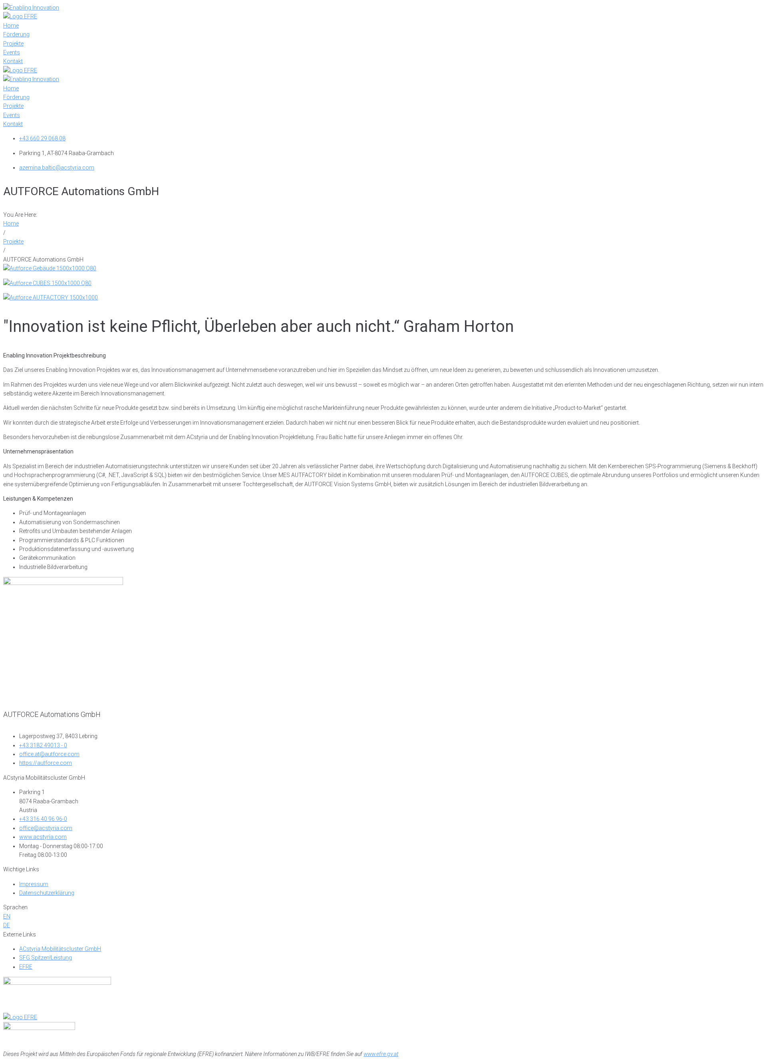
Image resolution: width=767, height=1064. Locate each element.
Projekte (13, 241)
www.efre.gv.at (381, 1054)
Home (11, 223)
